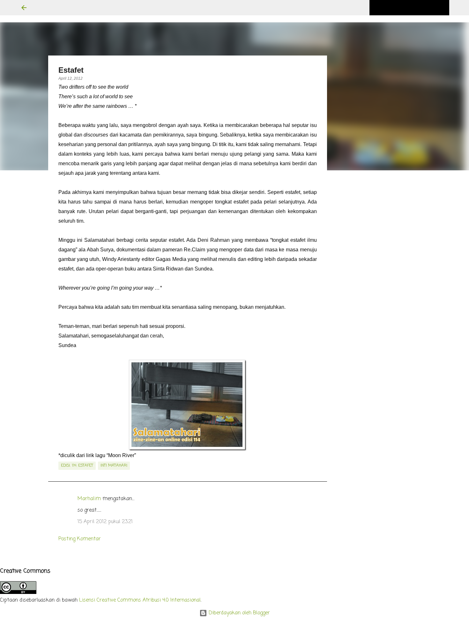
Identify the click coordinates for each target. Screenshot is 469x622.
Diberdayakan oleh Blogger (238, 613)
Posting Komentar (79, 539)
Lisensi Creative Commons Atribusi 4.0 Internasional (140, 600)
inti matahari (113, 466)
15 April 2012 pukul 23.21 (105, 522)
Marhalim (89, 499)
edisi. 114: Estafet (77, 466)
